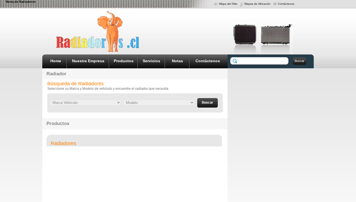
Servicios (151, 61)
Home (55, 61)
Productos (124, 61)
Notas (177, 61)
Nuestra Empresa (88, 61)
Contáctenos (208, 61)
